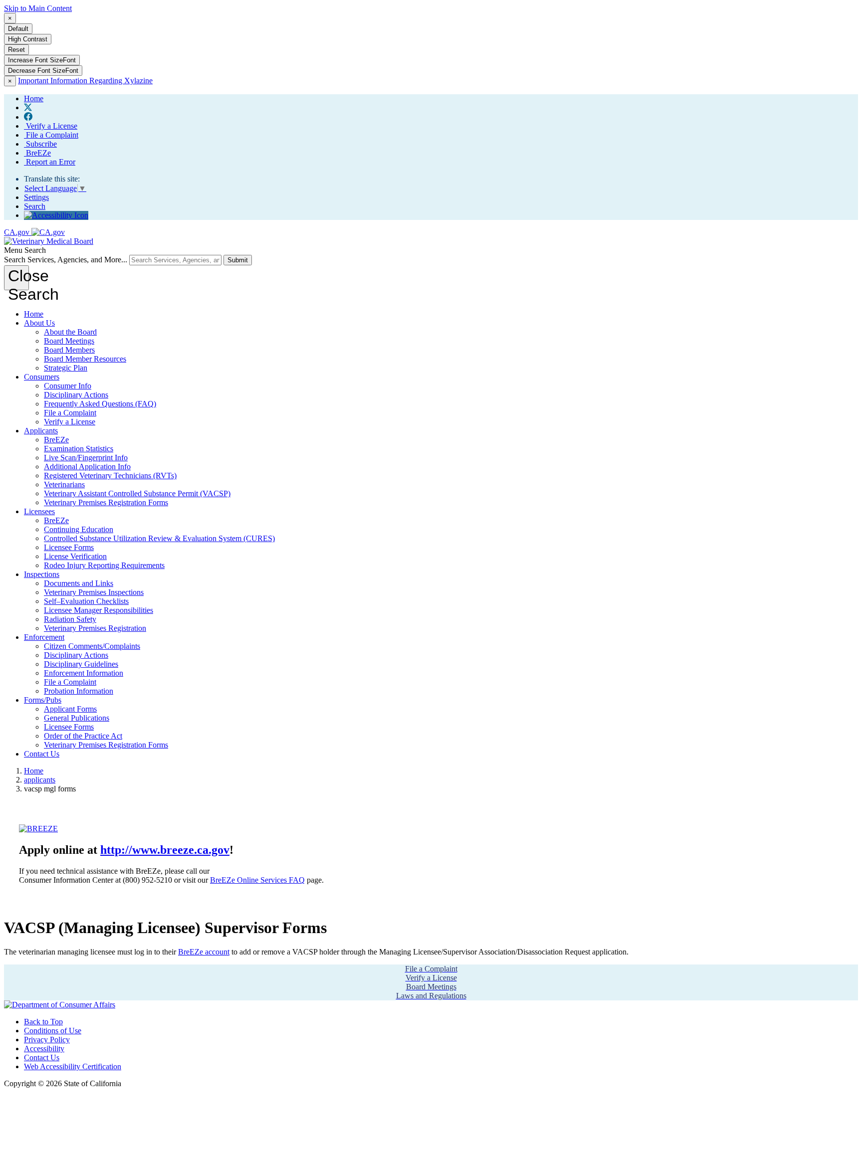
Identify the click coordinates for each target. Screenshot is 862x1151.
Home (33, 314)
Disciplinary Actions (76, 394)
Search (34, 206)
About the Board (70, 332)
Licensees (39, 511)
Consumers (41, 377)
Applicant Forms (70, 709)
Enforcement (44, 637)
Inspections (41, 574)
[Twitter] (28, 107)
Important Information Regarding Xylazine (85, 80)
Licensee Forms (69, 547)
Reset (16, 49)
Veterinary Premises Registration (95, 628)
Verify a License (50, 126)
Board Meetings (69, 341)
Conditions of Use (52, 1030)
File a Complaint (51, 135)
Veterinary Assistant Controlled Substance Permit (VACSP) (137, 493)
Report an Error (49, 162)
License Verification (75, 556)
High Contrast (27, 39)
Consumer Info (67, 386)
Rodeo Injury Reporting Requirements (104, 565)
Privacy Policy (47, 1039)
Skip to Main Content (38, 8)
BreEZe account (203, 952)
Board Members (69, 350)
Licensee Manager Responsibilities (98, 610)
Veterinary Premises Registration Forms (106, 502)
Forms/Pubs (42, 700)
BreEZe (37, 153)
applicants (39, 779)
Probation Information (78, 691)
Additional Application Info (87, 466)
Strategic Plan (65, 368)
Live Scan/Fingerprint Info (86, 457)
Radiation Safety (70, 619)
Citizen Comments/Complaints (92, 646)
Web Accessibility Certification (72, 1066)
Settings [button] (36, 197)
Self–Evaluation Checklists (86, 601)
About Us (39, 323)
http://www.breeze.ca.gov (164, 849)
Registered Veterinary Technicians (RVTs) (110, 475)
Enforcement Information (83, 673)
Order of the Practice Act (83, 736)
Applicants (41, 430)
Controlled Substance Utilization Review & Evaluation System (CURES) (159, 538)
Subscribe (40, 144)
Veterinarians (64, 484)
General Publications (76, 718)
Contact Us (41, 754)
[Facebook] (28, 117)
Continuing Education (78, 529)
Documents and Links (78, 583)
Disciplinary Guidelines (81, 664)
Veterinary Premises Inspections (94, 592)
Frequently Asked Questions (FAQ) (100, 403)
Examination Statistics (78, 448)
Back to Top (43, 1021)
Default (18, 28)
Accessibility (44, 1048)
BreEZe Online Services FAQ (257, 880)
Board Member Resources (85, 359)
